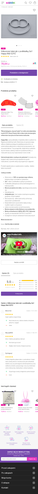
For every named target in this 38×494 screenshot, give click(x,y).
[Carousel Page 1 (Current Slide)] (16, 45)
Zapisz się (32, 459)
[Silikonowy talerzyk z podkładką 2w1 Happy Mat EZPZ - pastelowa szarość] (19, 26)
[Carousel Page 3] (19, 45)
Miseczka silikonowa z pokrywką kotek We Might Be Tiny (25, 113)
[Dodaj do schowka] (34, 10)
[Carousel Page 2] (18, 45)
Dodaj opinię (19, 293)
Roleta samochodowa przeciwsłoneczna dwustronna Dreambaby (8, 409)
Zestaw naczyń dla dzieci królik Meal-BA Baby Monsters (25, 409)
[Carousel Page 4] (21, 45)
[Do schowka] (15, 95)
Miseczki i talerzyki (7, 7)
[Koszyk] (35, 2)
